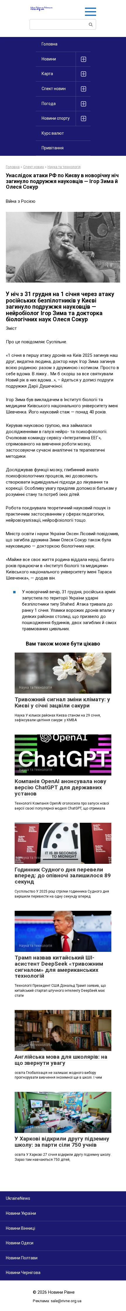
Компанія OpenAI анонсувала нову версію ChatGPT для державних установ (60, 787)
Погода (49, 103)
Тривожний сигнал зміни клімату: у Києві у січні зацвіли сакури (62, 702)
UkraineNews (18, 1198)
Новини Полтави (22, 1258)
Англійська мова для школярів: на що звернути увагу (61, 1059)
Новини (49, 59)
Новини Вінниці (20, 1228)
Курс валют (53, 133)
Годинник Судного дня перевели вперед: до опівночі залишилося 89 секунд (63, 875)
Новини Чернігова (23, 1272)
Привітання (53, 148)
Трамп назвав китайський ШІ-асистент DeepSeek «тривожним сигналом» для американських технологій (59, 966)
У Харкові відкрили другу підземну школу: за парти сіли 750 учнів (62, 1141)
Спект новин (54, 88)
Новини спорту (56, 118)
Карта (47, 73)
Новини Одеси (19, 1243)
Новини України (21, 1213)
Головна (49, 44)
